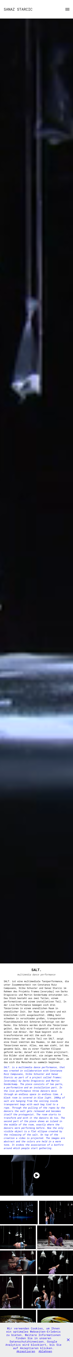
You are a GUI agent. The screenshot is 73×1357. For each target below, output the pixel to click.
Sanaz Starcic (18, 9)
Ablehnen (45, 1351)
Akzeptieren (25, 1351)
